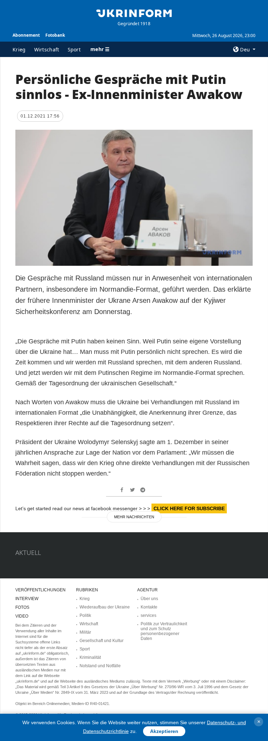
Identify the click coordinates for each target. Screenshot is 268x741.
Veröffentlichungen (40, 589)
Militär (85, 632)
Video (21, 616)
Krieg (19, 49)
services (148, 615)
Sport (74, 49)
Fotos (22, 607)
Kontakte (149, 607)
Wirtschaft (46, 49)
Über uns (149, 598)
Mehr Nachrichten (134, 517)
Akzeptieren (164, 731)
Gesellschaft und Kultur (102, 640)
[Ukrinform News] (134, 12)
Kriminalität (90, 657)
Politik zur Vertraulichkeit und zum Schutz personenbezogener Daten (164, 631)
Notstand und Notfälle (100, 665)
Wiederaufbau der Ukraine (105, 607)
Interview (26, 598)
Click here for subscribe (189, 508)
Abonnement (26, 35)
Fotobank (55, 35)
